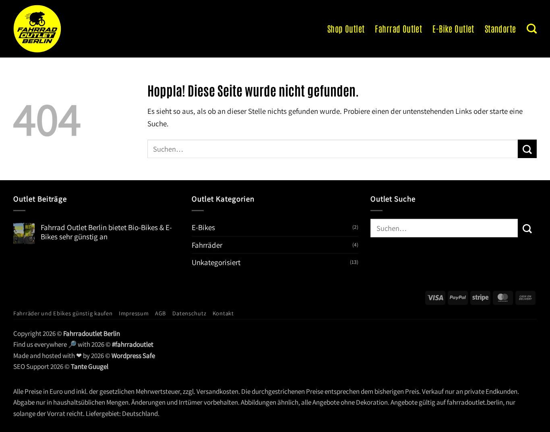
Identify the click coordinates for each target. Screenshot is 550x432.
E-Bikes (203, 227)
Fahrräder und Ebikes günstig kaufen (63, 313)
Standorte (500, 28)
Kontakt (223, 313)
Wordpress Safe (133, 355)
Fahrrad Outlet (398, 28)
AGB (160, 313)
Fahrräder (207, 245)
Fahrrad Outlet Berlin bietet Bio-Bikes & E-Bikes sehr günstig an (106, 232)
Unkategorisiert (216, 262)
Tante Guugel (89, 366)
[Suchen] (532, 29)
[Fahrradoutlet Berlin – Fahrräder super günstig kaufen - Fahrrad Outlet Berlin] (65, 29)
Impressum (134, 313)
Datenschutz (189, 313)
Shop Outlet (346, 28)
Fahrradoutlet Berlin (91, 333)
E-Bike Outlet (453, 28)
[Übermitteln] (527, 149)
